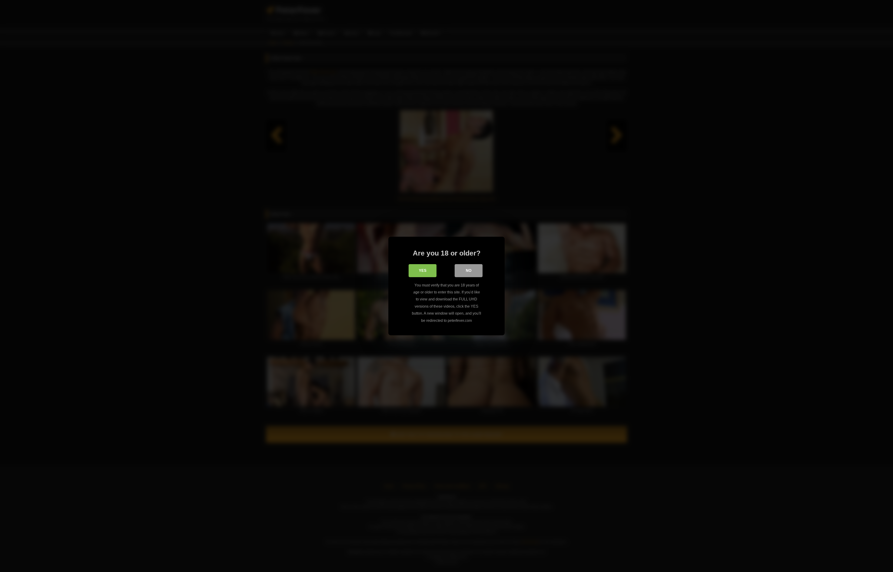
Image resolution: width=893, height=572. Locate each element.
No (468, 271)
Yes (423, 271)
